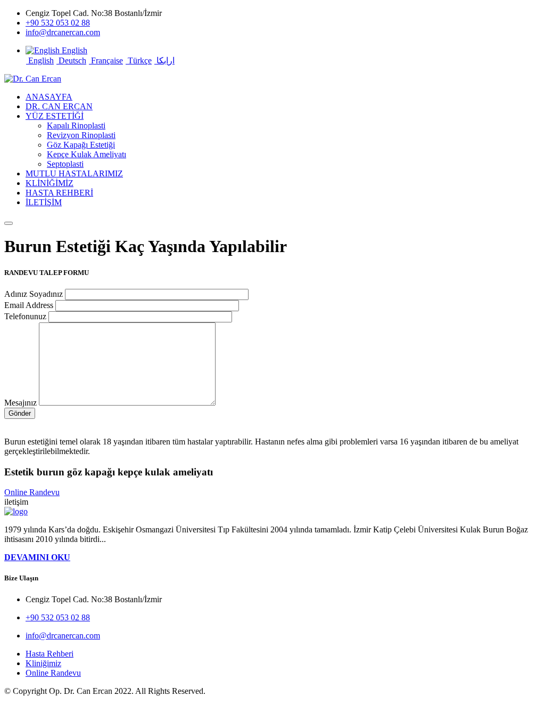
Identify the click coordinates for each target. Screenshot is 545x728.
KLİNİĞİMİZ (49, 183)
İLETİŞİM (44, 202)
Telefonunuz (25, 316)
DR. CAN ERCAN (59, 106)
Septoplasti (65, 163)
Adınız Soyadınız (33, 293)
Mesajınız (20, 402)
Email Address (28, 305)
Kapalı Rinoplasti (76, 125)
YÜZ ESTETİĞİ (55, 115)
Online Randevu (32, 492)
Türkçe (139, 60)
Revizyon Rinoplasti (81, 135)
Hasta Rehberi (49, 653)
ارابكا (164, 60)
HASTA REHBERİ (59, 192)
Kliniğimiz (43, 663)
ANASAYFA (49, 96)
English (40, 60)
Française (106, 60)
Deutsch (71, 60)
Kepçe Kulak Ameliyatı (86, 154)
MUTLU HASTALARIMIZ (74, 173)
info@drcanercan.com (63, 32)
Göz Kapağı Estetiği (81, 144)
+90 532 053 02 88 (58, 22)
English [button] (73, 50)
